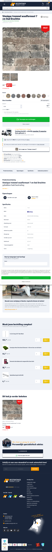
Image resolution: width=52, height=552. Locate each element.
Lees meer (4, 188)
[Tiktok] (18, 530)
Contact (28, 507)
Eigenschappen (20, 171)
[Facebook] (4, 530)
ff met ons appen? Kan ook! (24, 455)
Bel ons (43, 5)
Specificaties (30, 171)
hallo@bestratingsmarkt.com (11, 523)
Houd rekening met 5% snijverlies (16, 112)
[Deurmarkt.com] (10, 496)
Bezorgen (29, 491)
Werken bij (29, 497)
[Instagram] (8, 530)
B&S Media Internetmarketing (37, 549)
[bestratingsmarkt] (14, 480)
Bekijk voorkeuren (26, 281)
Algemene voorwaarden (32, 503)
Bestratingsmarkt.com (19, 549)
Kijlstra (27, 139)
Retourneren (29, 493)
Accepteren (26, 277)
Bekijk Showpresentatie (10, 309)
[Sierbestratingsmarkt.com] (15, 496)
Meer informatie (40, 144)
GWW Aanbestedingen (32, 488)
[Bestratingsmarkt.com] (5, 496)
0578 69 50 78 (23, 451)
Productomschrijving (7, 171)
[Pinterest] (14, 530)
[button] (4, 545)
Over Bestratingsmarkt (32, 505)
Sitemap (24, 549)
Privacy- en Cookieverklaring (33, 501)
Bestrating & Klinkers (9, 12)
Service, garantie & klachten (33, 495)
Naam (5, 261)
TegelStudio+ (30, 484)
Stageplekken (30, 499)
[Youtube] (11, 530)
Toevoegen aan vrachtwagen (27, 119)
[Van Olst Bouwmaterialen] (22, 496)
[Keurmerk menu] (6, 539)
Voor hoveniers (30, 486)
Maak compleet (26, 124)
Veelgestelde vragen (31, 482)
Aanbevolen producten (43, 171)
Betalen (28, 490)
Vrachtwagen (48, 4)
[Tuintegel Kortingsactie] (19, 417)
